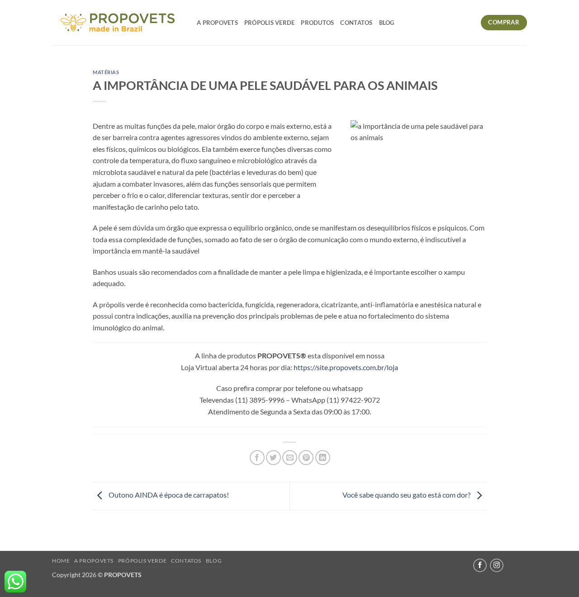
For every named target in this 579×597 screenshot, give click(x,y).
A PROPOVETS (217, 22)
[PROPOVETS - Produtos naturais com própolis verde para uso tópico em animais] (117, 22)
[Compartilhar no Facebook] (257, 457)
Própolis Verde (269, 22)
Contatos (356, 22)
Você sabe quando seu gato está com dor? (407, 495)
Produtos (317, 22)
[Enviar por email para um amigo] (289, 457)
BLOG (386, 22)
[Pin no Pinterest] (306, 457)
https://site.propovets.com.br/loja (346, 367)
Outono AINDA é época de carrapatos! (168, 495)
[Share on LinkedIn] (322, 457)
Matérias (106, 72)
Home (61, 560)
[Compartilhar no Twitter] (273, 457)
